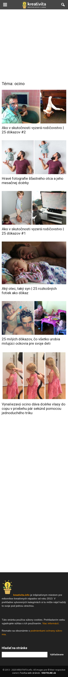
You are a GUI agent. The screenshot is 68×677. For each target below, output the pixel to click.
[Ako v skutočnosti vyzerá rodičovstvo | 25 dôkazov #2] (34, 106)
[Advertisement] (34, 45)
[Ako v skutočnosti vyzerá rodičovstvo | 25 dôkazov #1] (34, 208)
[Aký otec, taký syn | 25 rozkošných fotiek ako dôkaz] (34, 263)
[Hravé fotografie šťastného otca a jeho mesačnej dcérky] (34, 157)
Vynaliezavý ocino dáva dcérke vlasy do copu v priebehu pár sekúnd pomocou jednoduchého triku (33, 408)
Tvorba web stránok (30, 672)
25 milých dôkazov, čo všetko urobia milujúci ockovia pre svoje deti (31, 341)
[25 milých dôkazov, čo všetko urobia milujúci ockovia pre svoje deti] (34, 318)
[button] (63, 4)
